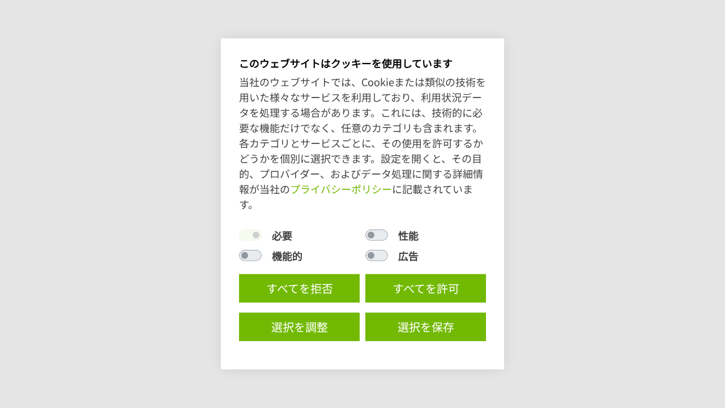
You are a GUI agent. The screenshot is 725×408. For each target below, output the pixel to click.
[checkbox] (250, 235)
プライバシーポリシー (341, 188)
